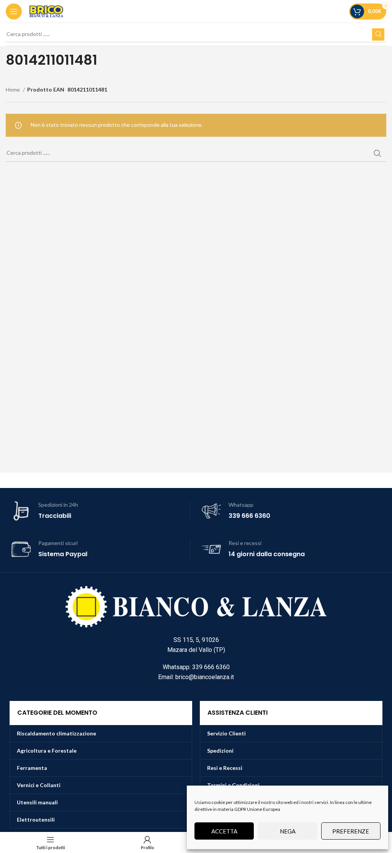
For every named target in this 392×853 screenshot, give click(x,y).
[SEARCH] (378, 34)
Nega (288, 831)
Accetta (224, 831)
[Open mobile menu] (14, 11)
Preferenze (350, 831)
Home (13, 89)
